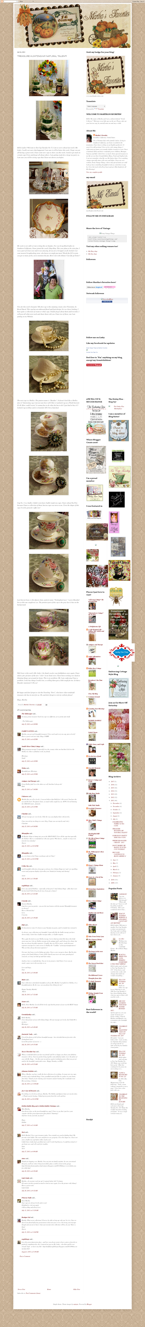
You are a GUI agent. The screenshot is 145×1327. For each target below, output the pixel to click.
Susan (24, 1001)
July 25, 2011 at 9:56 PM (29, 826)
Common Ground (94, 697)
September (116, 813)
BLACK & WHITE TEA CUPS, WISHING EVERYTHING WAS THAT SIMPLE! (119, 959)
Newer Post (21, 1289)
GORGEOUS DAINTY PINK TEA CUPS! (119, 836)
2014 (113, 791)
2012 (113, 797)
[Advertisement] (49, 1272)
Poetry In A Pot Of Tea (95, 877)
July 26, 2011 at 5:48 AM (29, 973)
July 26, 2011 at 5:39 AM (29, 918)
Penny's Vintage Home (95, 865)
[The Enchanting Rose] (96, 434)
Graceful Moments (94, 768)
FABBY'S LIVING (28, 731)
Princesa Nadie (27, 1198)
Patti (23, 925)
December (116, 803)
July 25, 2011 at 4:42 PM (29, 739)
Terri (23, 1132)
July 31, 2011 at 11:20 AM (30, 1210)
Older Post (76, 1289)
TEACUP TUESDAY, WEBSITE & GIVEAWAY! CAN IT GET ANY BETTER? (119, 918)
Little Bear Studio (94, 793)
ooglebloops (25, 886)
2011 (113, 800)
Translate (101, 109)
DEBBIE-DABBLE (94, 720)
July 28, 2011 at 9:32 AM (29, 1191)
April (114, 866)
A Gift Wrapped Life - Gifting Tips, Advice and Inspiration (96, 631)
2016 (113, 785)
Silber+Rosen (92, 925)
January (115, 876)
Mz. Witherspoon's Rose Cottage (96, 852)
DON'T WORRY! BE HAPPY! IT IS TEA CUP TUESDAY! (119, 847)
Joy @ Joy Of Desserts (29, 1091)
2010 (113, 880)
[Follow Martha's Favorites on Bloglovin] (94, 288)
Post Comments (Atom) (33, 1293)
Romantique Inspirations (96, 889)
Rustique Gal (26, 1217)
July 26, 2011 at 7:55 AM (29, 1007)
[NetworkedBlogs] (107, 299)
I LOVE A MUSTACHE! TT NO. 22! (123, 1074)
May (114, 863)
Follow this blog (107, 301)
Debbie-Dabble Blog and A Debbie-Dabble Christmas (39, 1106)
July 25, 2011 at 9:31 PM (29, 807)
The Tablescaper (27, 714)
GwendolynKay (27, 1014)
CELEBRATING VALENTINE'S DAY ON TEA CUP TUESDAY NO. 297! (119, 1031)
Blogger (89, 1304)
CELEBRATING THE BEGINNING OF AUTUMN (123, 1098)
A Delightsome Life (94, 626)
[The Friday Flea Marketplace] (118, 408)
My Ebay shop (92, 251)
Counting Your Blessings (96, 709)
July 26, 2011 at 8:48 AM (29, 1027)
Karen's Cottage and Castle (95, 781)
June (114, 860)
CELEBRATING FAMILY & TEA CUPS (118, 824)
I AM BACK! (123, 894)
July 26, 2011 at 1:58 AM (29, 879)
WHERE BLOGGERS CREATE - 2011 (119, 841)
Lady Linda (25, 1178)
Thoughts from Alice (95, 978)
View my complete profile (94, 172)
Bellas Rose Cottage (94, 668)
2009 (113, 883)
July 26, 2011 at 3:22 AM (29, 894)
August (115, 816)
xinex (23, 1158)
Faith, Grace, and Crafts (96, 744)
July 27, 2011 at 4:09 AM (29, 1151)
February (116, 873)
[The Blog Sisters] (119, 441)
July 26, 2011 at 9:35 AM (29, 1044)
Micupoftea (25, 833)
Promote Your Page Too (92, 352)
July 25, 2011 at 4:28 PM (29, 724)
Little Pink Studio (94, 805)
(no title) (121, 939)
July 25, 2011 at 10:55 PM (30, 859)
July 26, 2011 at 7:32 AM (29, 994)
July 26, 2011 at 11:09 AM (30, 1084)
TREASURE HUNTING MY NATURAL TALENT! (119, 830)
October (115, 809)
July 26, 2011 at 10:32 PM (30, 1099)
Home (49, 1289)
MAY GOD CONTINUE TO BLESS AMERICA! (119, 854)
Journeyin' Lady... (28, 1034)
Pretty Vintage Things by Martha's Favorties (96, 348)
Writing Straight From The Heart (95, 994)
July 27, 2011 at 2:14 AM (29, 1125)
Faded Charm (92, 732)
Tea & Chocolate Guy (29, 1052)
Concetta (24, 901)
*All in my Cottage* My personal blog (96, 600)
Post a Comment (25, 1256)
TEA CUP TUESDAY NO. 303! (122, 1053)
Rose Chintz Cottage (95, 901)
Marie (24, 980)
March (115, 869)
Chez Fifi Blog (93, 694)
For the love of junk (94, 756)
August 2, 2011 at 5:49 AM (30, 1252)
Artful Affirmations (94, 656)
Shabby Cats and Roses (95, 913)
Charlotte (25, 814)
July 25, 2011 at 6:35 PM (29, 774)
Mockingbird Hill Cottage (93, 834)
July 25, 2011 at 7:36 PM (29, 789)
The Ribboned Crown (95, 975)
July (114, 819)
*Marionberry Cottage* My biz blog (95, 614)
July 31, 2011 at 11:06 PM (30, 1232)
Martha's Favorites (101, 135)
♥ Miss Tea (25, 866)
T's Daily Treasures (94, 981)
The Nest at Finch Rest (95, 963)
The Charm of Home (95, 939)
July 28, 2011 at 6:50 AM (29, 1171)
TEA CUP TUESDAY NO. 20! (122, 981)
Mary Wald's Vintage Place (95, 821)
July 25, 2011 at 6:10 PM (29, 761)
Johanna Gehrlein (28, 1071)
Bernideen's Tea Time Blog (95, 681)
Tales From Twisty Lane (96, 936)
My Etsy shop (92, 254)
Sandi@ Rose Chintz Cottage (31, 746)
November (116, 806)
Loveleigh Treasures (94, 808)
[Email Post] (46, 705)
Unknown (25, 796)
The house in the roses (95, 951)
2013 (113, 794)
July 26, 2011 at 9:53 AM (29, 1064)
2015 (113, 788)
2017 (113, 781)
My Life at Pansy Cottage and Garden (96, 839)
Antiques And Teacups (29, 781)
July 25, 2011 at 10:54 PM (30, 846)
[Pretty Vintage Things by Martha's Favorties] (87, 350)
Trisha (24, 768)
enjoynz (75, 1304)
